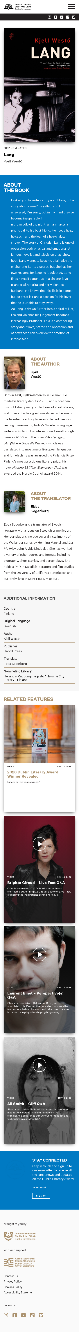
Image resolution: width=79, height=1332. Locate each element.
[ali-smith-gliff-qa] (39, 1090)
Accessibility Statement (19, 1292)
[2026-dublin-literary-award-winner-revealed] (39, 758)
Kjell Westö (13, 161)
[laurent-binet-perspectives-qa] (39, 979)
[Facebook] (55, 17)
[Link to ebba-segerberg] (14, 501)
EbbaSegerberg (40, 508)
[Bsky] (73, 17)
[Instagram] (49, 17)
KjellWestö (36, 374)
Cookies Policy (13, 1287)
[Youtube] (61, 17)
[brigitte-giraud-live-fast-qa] (39, 869)
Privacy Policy (13, 1281)
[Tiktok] (67, 17)
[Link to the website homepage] (26, 7)
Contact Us (11, 1276)
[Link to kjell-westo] (14, 372)
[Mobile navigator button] (71, 6)
